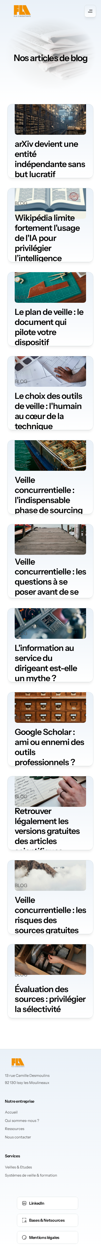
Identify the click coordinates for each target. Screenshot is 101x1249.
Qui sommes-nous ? (22, 1120)
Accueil (11, 1112)
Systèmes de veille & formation (31, 1175)
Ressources (14, 1128)
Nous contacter (18, 1137)
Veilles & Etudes (18, 1167)
